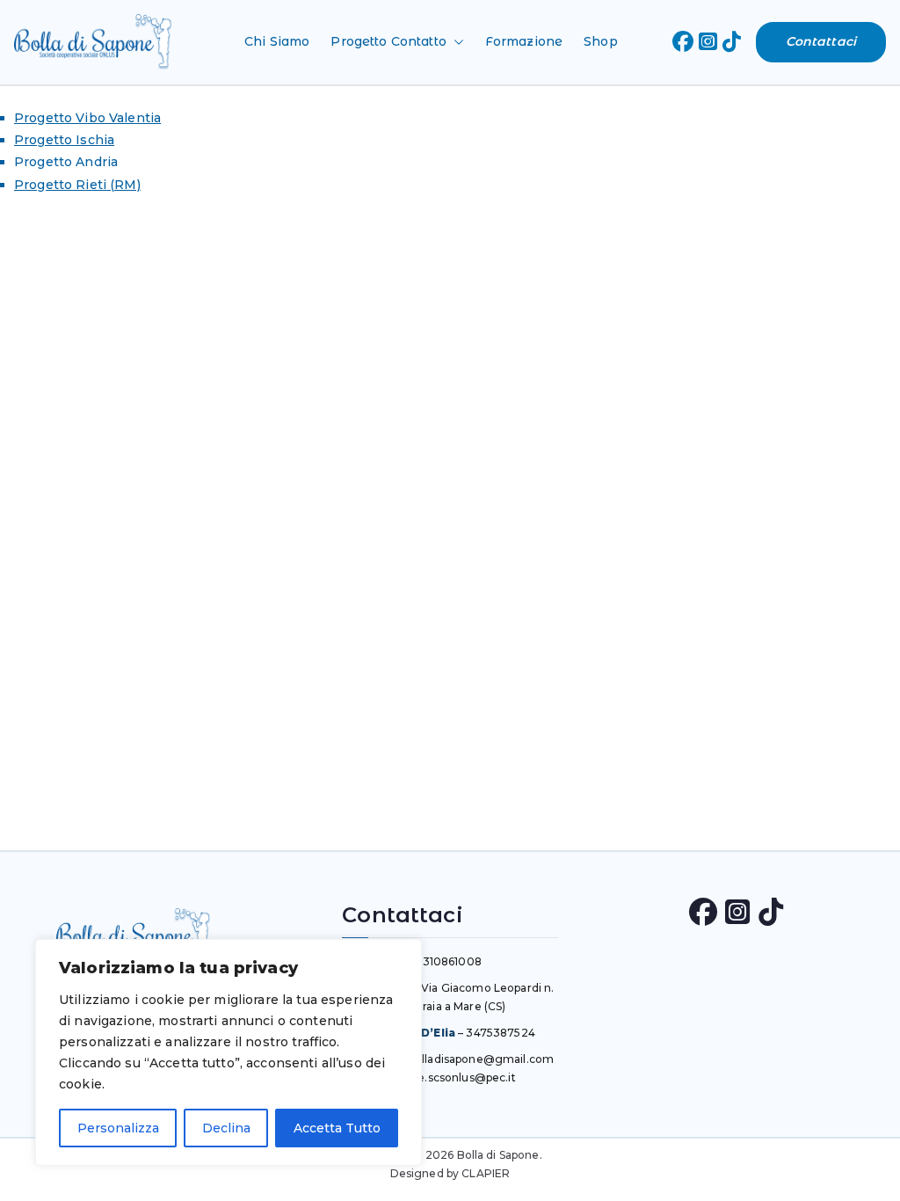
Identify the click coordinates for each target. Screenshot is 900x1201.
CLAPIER (485, 1173)
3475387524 (500, 1032)
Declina (226, 1128)
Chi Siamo (276, 41)
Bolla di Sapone (498, 1154)
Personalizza (118, 1128)
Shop (601, 41)
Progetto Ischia (64, 140)
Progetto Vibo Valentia (87, 118)
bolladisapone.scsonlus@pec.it (433, 1077)
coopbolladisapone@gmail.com (467, 1059)
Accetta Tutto (337, 1128)
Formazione (523, 41)
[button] (455, 42)
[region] (228, 1052)
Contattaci (821, 41)
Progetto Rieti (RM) (77, 185)
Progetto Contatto (388, 41)
